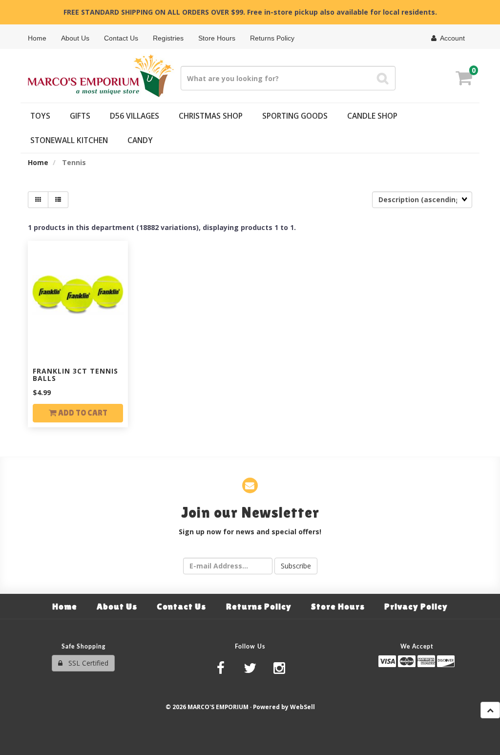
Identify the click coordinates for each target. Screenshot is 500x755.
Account (451, 38)
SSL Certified (85, 663)
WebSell (302, 707)
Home (38, 162)
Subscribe (296, 565)
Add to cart (82, 413)
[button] (464, 79)
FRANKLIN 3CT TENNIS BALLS (75, 374)
